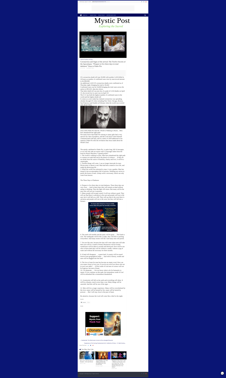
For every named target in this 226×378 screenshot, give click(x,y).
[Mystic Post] (80, 15)
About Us (85, 15)
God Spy (91, 59)
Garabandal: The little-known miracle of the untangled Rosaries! (96, 340)
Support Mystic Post (111, 15)
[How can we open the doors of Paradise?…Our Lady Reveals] (87, 352)
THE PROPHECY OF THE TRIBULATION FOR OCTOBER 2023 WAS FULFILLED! (102, 362)
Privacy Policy (101, 15)
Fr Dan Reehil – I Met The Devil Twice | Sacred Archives (101, 2)
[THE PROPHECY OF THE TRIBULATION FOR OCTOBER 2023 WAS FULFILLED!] (103, 352)
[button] (222, 373)
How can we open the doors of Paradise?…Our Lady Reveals (86, 361)
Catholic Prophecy (84, 59)
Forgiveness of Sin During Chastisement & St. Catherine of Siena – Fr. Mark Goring (105, 343)
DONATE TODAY (93, 15)
